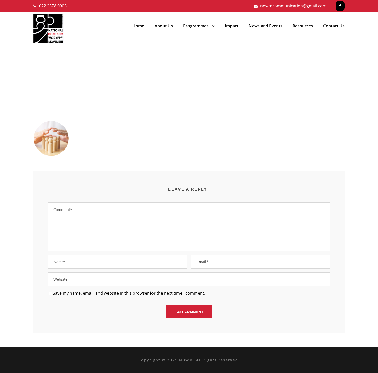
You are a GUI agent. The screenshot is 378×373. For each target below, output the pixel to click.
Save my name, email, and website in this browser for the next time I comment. (129, 293)
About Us (164, 26)
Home (138, 26)
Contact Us (334, 26)
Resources (303, 26)
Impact (231, 26)
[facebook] (340, 6)
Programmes (196, 26)
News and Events (265, 26)
